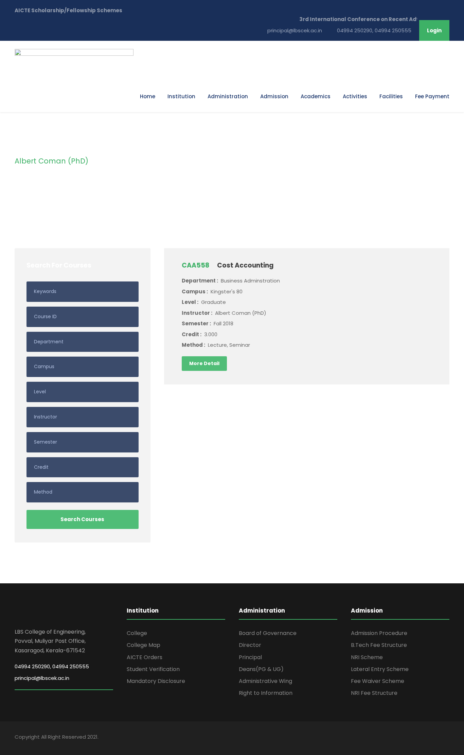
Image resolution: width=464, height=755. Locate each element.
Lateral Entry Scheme (380, 669)
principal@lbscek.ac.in (42, 678)
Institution (181, 96)
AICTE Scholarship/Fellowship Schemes (68, 10)
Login (434, 30)
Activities (355, 96)
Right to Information (265, 693)
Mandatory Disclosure (156, 681)
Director (250, 645)
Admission (274, 96)
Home (147, 96)
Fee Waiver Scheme (377, 681)
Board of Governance (268, 633)
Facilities (391, 96)
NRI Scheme (367, 657)
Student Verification (153, 669)
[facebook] (435, 738)
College (137, 633)
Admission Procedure (379, 633)
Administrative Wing (265, 681)
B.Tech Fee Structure (379, 645)
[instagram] (446, 738)
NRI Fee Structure (374, 693)
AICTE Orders (144, 657)
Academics (316, 96)
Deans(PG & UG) (261, 669)
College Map (143, 645)
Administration (228, 96)
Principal (250, 657)
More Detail (204, 363)
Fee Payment (432, 96)
